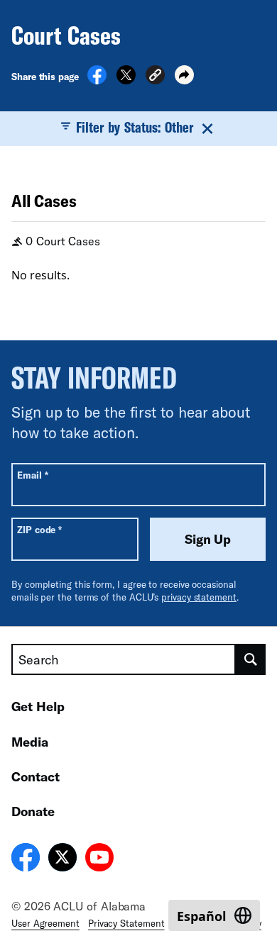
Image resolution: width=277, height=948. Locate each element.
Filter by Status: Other (135, 127)
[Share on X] (126, 80)
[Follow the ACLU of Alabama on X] (62, 859)
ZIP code (39, 529)
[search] (251, 659)
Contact (35, 776)
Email (32, 475)
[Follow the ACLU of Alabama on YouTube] (99, 859)
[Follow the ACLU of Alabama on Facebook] (25, 859)
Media (29, 741)
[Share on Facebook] (97, 80)
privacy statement (199, 597)
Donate (33, 811)
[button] (155, 77)
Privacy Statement (126, 923)
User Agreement (45, 923)
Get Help (38, 706)
